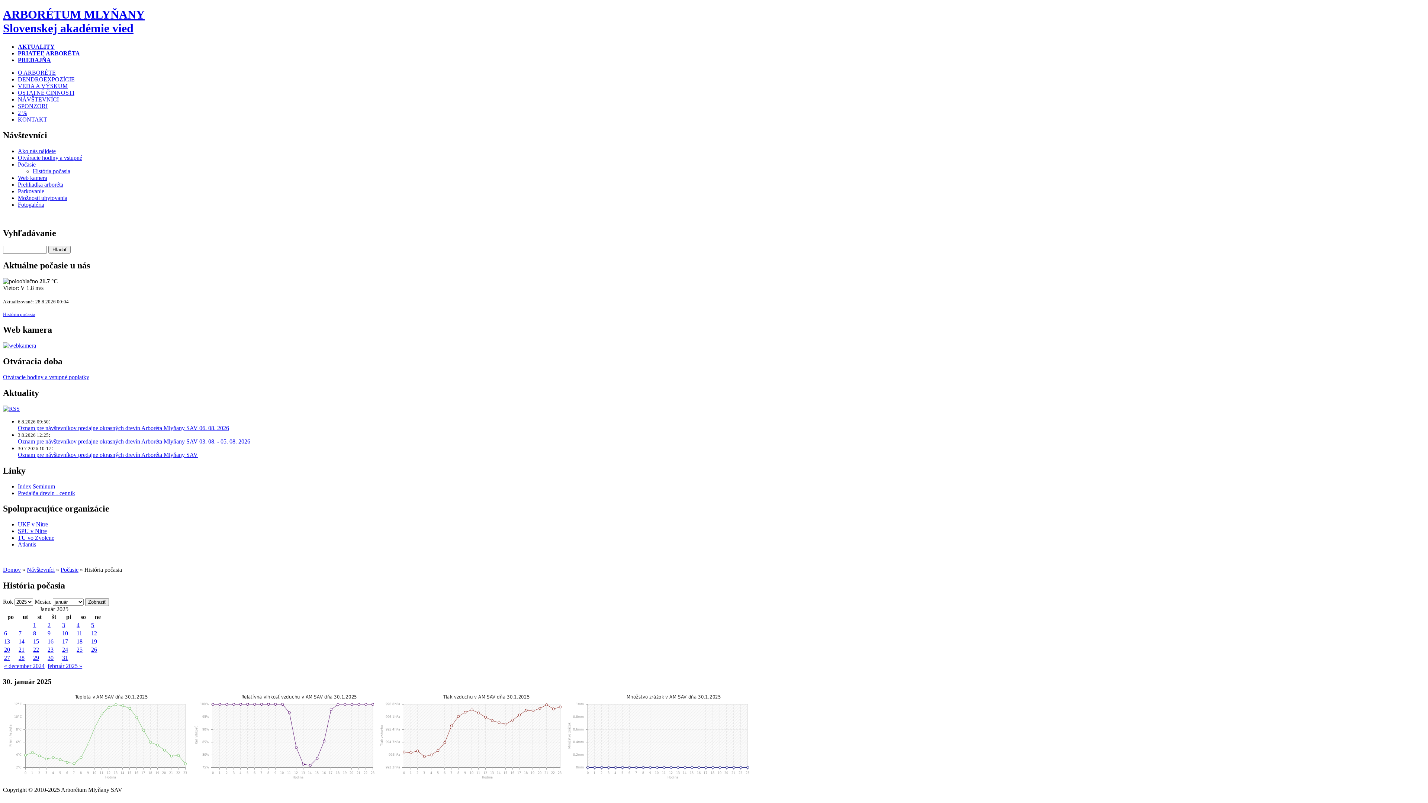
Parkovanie (31, 191)
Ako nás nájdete (37, 151)
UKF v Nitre (33, 524)
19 (94, 641)
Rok (8, 602)
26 (94, 649)
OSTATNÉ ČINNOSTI (46, 93)
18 (80, 641)
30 (51, 658)
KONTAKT (32, 119)
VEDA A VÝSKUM (43, 86)
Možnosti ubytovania (42, 198)
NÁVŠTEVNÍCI (38, 99)
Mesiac (43, 602)
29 (36, 658)
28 (22, 658)
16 (51, 641)
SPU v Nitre (32, 531)
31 (65, 658)
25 (80, 649)
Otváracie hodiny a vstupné (50, 158)
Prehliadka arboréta (40, 184)
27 (7, 658)
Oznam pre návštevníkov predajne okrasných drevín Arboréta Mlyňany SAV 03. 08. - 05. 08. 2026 (134, 441)
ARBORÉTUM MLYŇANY (74, 21)
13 (7, 641)
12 (94, 633)
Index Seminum (36, 486)
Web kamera (32, 178)
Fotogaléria (31, 204)
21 (22, 649)
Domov (12, 570)
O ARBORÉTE (37, 73)
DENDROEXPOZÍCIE (46, 79)
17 (65, 641)
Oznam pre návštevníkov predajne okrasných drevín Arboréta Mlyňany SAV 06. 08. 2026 (123, 428)
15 (36, 641)
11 (79, 633)
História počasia (51, 171)
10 (65, 633)
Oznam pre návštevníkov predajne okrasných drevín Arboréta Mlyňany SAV (108, 455)
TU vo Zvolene (36, 538)
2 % (22, 113)
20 (7, 649)
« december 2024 (24, 666)
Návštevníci (41, 570)
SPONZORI (33, 106)
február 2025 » (65, 666)
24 (65, 649)
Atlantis (27, 544)
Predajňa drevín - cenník (46, 493)
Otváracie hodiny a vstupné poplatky (46, 377)
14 (22, 641)
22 (36, 649)
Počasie (27, 164)
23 (51, 649)
